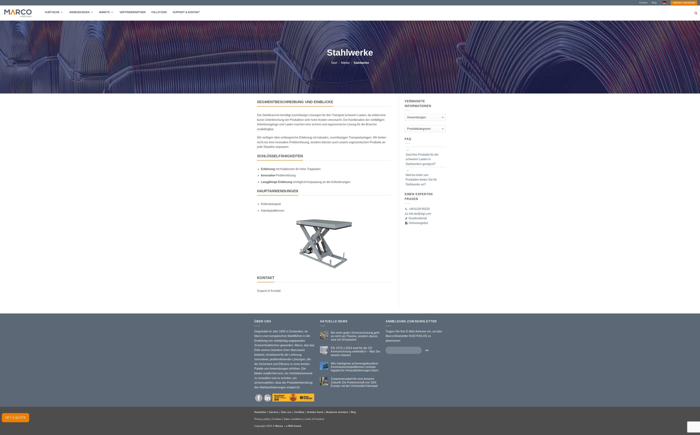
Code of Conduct (314, 419)
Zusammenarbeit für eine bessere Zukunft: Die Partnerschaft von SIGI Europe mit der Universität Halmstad (354, 382)
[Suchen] (696, 13)
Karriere (643, 2)
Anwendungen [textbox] (416, 117)
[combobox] (425, 117)
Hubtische (52, 12)
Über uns (286, 412)
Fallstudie (159, 12)
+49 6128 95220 (419, 208)
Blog (654, 2)
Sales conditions (293, 419)
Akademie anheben (337, 412)
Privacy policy (262, 419)
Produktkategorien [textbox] (419, 128)
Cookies (276, 419)
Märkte (104, 12)
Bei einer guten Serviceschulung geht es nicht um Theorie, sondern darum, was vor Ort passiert (355, 336)
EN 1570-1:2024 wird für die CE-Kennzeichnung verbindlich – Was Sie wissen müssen (355, 351)
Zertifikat (299, 412)
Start (334, 62)
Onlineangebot (418, 223)
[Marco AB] (18, 13)
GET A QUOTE (15, 417)
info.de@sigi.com (420, 213)
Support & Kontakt (186, 12)
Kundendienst (417, 218)
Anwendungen (79, 12)
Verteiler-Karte (315, 412)
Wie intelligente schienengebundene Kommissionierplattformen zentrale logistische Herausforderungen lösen (354, 367)
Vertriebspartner (133, 12)
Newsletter (260, 412)
